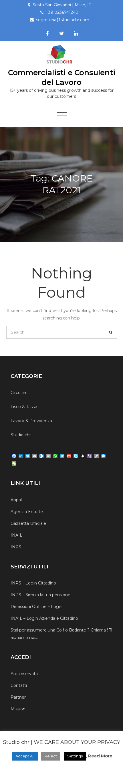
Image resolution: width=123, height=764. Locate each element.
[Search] (110, 332)
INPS (16, 546)
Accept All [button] (24, 756)
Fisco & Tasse (24, 406)
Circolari (18, 392)
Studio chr (21, 434)
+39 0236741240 (62, 12)
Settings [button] (75, 756)
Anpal (16, 499)
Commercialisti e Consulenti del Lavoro (61, 77)
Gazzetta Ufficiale (28, 523)
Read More (100, 756)
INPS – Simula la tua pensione (40, 594)
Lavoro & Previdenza (31, 420)
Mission (18, 709)
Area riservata (24, 673)
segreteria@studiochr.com (62, 19)
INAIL (16, 535)
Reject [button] (51, 756)
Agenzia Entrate (27, 511)
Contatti (19, 685)
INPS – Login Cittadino (33, 583)
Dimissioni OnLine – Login (36, 606)
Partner (18, 697)
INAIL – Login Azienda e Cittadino (44, 618)
